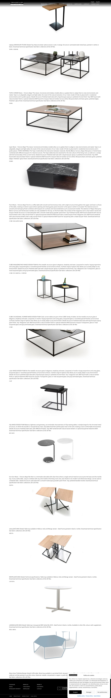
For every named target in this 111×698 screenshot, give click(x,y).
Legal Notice (97, 696)
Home (10, 696)
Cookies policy (81, 696)
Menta (11, 533)
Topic (11, 103)
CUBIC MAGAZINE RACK (16, 221)
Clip (10, 381)
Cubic (11, 327)
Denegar (88, 692)
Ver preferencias (102, 692)
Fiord (11, 161)
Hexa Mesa (12, 629)
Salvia (11, 485)
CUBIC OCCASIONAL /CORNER (17, 273)
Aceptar (75, 692)
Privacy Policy (89, 696)
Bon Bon (12, 433)
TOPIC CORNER (13, 49)
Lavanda (11, 581)
